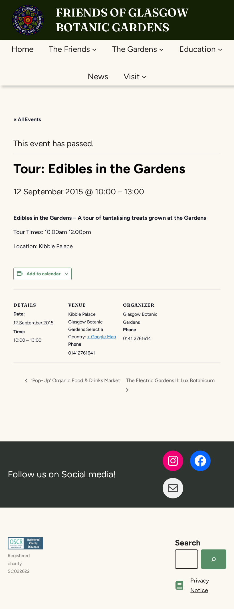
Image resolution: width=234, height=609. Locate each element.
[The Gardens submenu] (161, 49)
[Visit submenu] (144, 76)
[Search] (213, 559)
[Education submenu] (220, 49)
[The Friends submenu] (94, 49)
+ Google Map (101, 336)
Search (188, 542)
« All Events (27, 119)
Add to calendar (43, 273)
